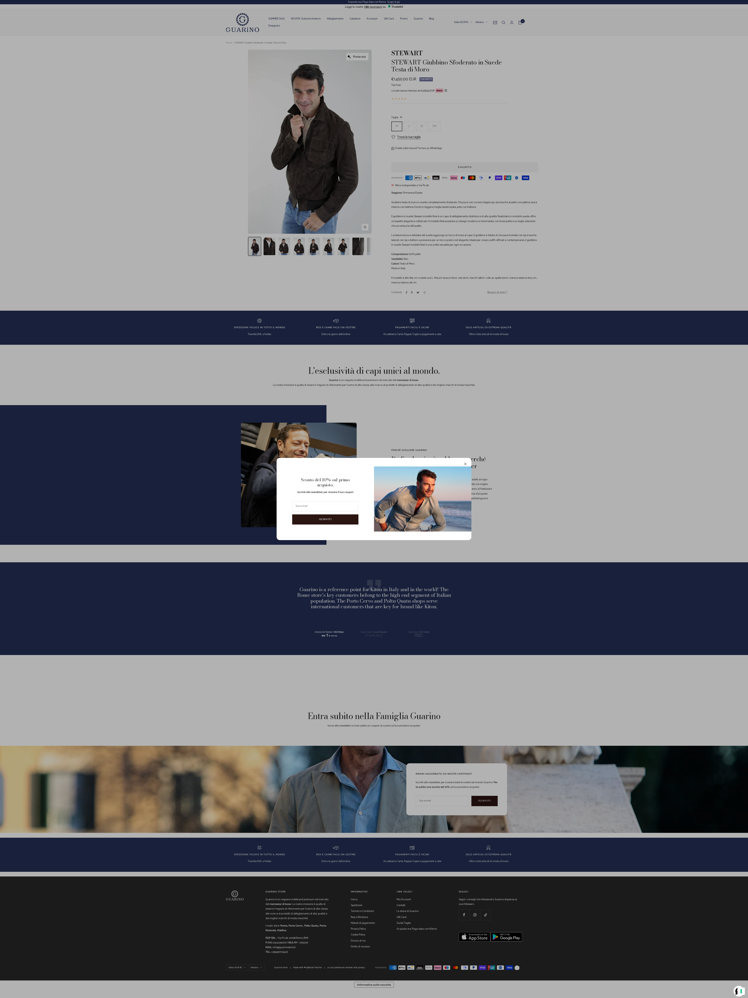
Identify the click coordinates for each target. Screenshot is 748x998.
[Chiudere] (465, 464)
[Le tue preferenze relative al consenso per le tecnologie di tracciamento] (741, 991)
